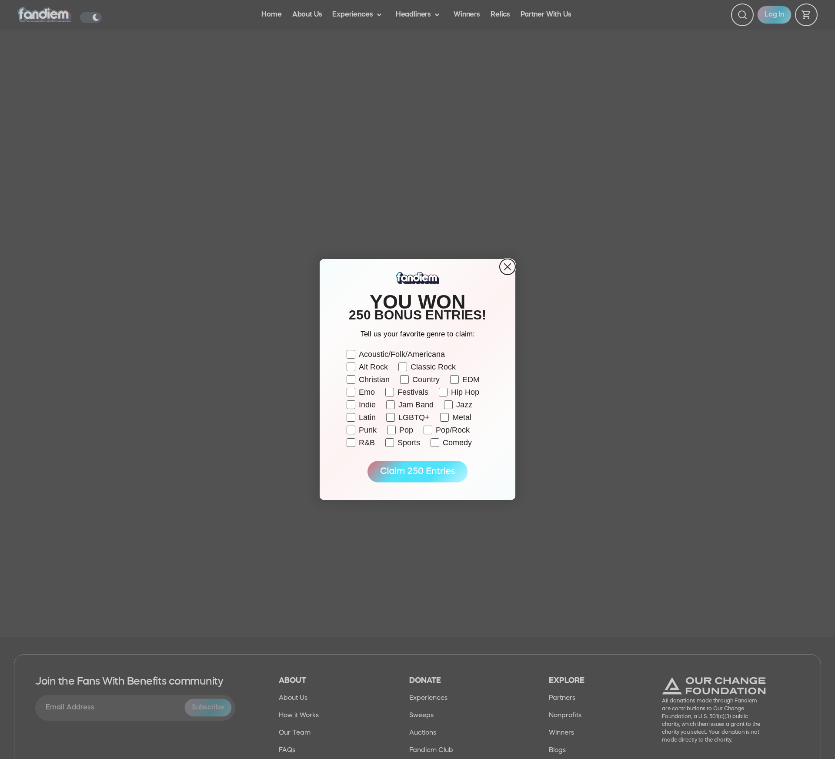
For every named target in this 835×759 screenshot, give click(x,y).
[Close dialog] (507, 267)
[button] (417, 472)
